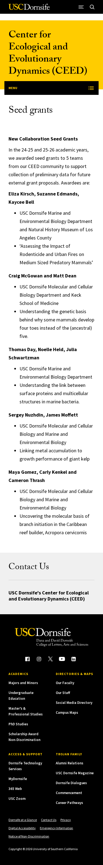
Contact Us (48, 820)
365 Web (15, 788)
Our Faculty (65, 683)
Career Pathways (69, 802)
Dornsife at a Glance (23, 820)
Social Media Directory (74, 702)
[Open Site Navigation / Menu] (81, 7)
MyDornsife (18, 778)
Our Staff (63, 692)
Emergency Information (56, 828)
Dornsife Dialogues (71, 783)
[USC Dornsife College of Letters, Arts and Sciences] (29, 9)
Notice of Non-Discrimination (29, 836)
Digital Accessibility (22, 828)
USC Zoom (17, 798)
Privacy (65, 820)
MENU (13, 88)
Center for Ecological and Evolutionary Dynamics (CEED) (48, 54)
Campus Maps (67, 712)
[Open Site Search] (92, 7)
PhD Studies (18, 724)
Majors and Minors (23, 683)
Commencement (69, 792)
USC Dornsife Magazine (75, 773)
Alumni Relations (69, 763)
